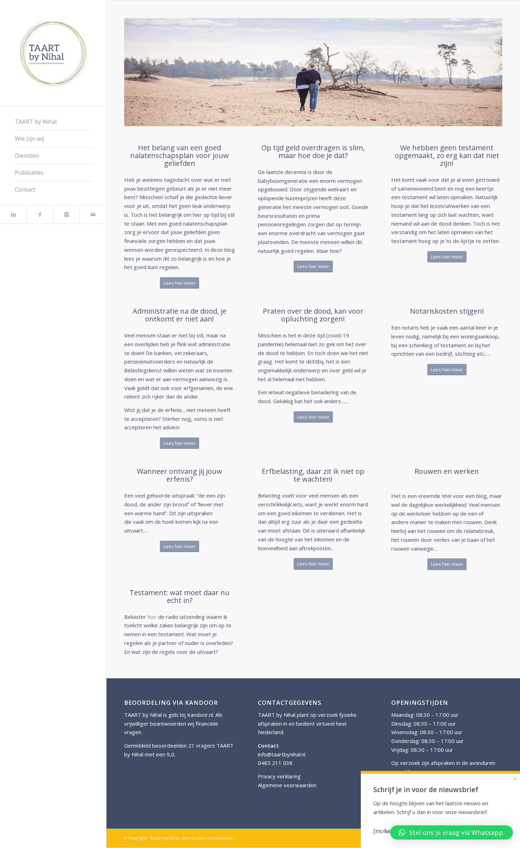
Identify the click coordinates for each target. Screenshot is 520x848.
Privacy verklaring (279, 776)
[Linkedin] (13, 214)
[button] (451, 832)
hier (152, 616)
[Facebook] (40, 214)
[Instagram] (66, 214)
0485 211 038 (275, 762)
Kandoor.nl (200, 714)
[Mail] (93, 214)
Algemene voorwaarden (287, 785)
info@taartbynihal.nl (281, 754)
